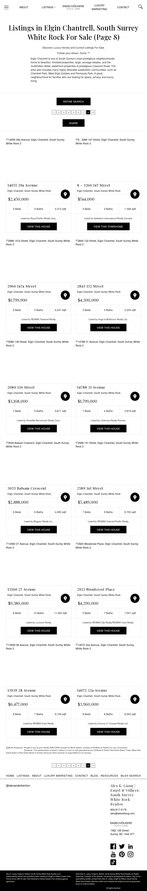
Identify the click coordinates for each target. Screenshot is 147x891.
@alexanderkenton (18, 785)
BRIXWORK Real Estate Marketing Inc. (91, 888)
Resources (109, 775)
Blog (94, 775)
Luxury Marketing (99, 7)
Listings (23, 775)
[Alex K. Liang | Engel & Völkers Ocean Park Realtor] (73, 7)
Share (73, 123)
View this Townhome (108, 226)
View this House (38, 226)
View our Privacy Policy (15, 888)
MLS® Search (131, 775)
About (23, 7)
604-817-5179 (118, 809)
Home (10, 775)
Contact (123, 7)
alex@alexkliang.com (122, 813)
